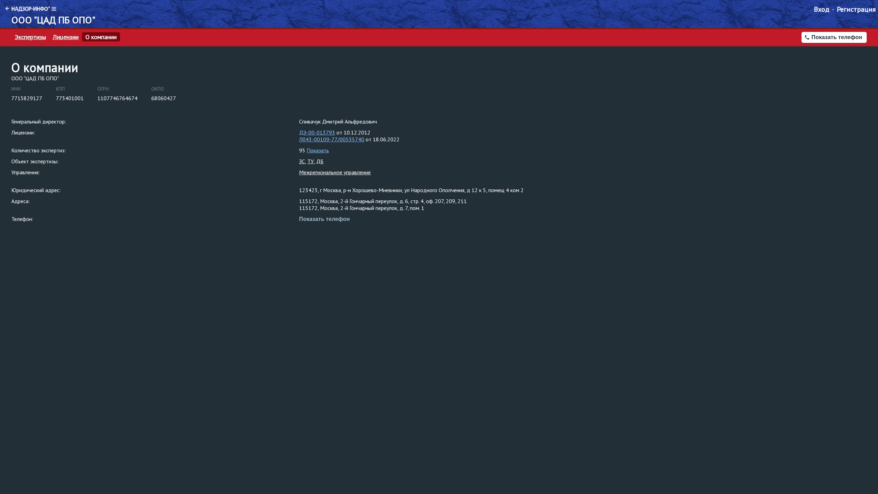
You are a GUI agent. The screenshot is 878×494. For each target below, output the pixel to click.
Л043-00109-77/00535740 (331, 139)
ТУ (310, 161)
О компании (101, 37)
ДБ (319, 161)
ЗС (302, 161)
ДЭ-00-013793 (317, 132)
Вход (821, 9)
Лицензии (66, 37)
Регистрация (856, 9)
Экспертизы (30, 37)
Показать (318, 150)
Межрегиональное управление (335, 172)
